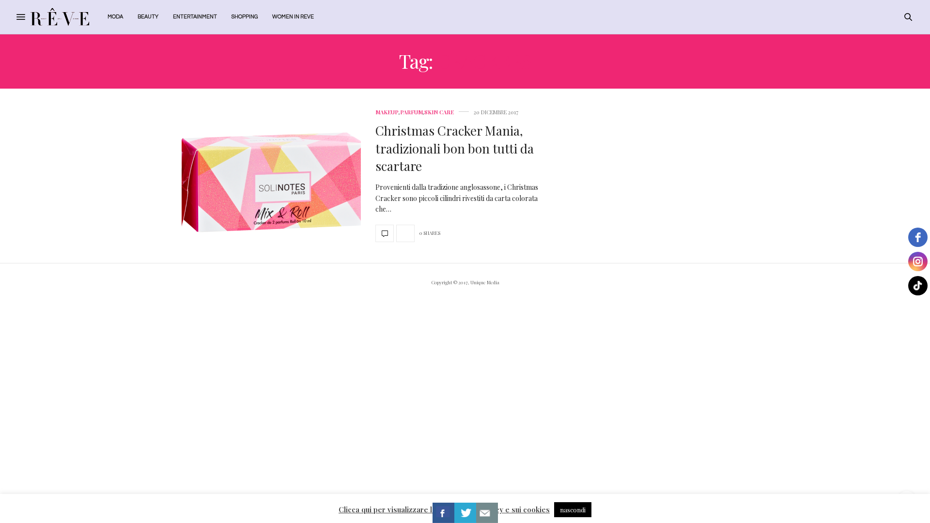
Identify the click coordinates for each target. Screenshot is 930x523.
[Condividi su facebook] (443, 513)
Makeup (387, 112)
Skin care (439, 112)
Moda (115, 16)
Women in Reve (293, 16)
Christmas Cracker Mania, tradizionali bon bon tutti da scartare (454, 148)
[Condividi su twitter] (465, 513)
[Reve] (60, 17)
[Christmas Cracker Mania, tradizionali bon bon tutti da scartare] (271, 176)
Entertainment (195, 16)
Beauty (148, 16)
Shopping (245, 16)
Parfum (411, 112)
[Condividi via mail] (487, 513)
